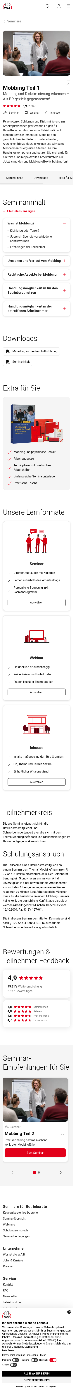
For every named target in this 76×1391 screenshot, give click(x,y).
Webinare (9, 1224)
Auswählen (36, 602)
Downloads (41, 178)
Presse (8, 1266)
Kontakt (8, 1284)
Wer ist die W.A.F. (14, 1254)
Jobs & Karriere (13, 1260)
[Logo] (7, 6)
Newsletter (10, 1296)
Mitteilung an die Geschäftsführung (34, 351)
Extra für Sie (66, 178)
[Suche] (47, 6)
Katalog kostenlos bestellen (21, 1212)
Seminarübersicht (14, 1218)
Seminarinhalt (14, 178)
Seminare (14, 21)
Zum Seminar (35, 1153)
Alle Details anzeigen (21, 211)
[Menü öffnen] (68, 5)
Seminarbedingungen (16, 1236)
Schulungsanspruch (15, 1230)
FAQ (5, 1290)
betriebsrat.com (13, 1302)
